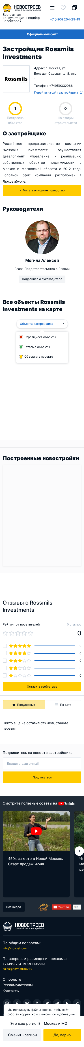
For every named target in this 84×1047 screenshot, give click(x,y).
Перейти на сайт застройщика (56, 92)
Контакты (11, 991)
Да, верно (62, 1035)
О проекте (12, 979)
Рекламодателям (18, 985)
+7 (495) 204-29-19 (65, 19)
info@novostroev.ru (16, 948)
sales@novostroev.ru (17, 969)
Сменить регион (22, 1035)
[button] (79, 851)
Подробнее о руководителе (42, 279)
